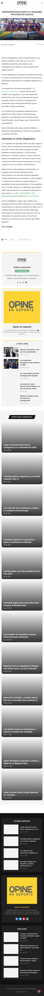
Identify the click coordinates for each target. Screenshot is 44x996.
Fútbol (12, 239)
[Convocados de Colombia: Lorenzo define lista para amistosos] (22, 627)
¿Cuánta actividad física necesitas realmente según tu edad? (30, 936)
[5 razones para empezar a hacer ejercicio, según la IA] (11, 961)
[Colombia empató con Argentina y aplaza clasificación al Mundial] (22, 532)
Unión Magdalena (24, 239)
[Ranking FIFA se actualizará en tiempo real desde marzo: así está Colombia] (22, 658)
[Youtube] (23, 918)
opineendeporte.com (22, 991)
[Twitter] (20, 918)
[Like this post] (5, 51)
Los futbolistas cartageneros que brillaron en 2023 (30, 362)
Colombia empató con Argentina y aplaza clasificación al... (28, 864)
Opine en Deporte (9, 44)
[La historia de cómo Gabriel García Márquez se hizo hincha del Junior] (11, 387)
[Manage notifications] (39, 991)
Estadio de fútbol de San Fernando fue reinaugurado (29, 398)
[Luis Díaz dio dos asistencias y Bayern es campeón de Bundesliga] (22, 500)
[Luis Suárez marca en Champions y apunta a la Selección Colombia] (22, 721)
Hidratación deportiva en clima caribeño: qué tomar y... (29, 948)
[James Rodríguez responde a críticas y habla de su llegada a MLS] (22, 753)
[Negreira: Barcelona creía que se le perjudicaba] (11, 352)
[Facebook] (16, 918)
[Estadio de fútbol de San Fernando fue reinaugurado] (11, 399)
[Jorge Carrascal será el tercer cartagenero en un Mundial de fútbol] (22, 437)
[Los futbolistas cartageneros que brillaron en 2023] (11, 364)
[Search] (42, 3)
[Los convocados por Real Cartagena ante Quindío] (11, 376)
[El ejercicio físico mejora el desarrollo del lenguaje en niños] (11, 973)
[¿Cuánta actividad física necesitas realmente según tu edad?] (11, 937)
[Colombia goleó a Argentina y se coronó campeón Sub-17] (22, 469)
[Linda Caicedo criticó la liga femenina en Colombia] (22, 785)
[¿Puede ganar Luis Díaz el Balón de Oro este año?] (22, 563)
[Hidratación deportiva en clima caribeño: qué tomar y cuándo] (11, 949)
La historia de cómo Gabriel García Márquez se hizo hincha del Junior (30, 386)
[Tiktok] (27, 918)
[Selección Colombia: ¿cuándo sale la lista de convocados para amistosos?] (22, 690)
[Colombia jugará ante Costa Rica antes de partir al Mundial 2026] (22, 595)
